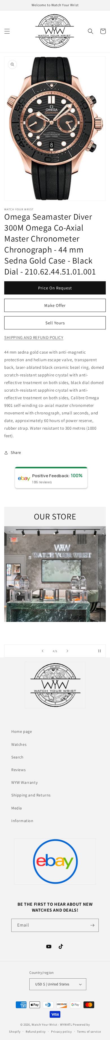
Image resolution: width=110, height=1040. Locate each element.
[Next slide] (67, 651)
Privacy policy (61, 1032)
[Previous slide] (42, 651)
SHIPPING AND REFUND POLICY (33, 337)
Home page (21, 731)
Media (16, 808)
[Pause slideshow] (99, 651)
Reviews (18, 769)
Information (22, 820)
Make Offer (55, 305)
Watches (19, 744)
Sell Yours (55, 322)
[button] (7, 31)
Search (17, 757)
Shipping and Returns (31, 795)
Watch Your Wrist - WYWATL (52, 1024)
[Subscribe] (92, 925)
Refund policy (36, 1032)
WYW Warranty (24, 782)
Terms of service (89, 1032)
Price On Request (55, 288)
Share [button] (16, 452)
